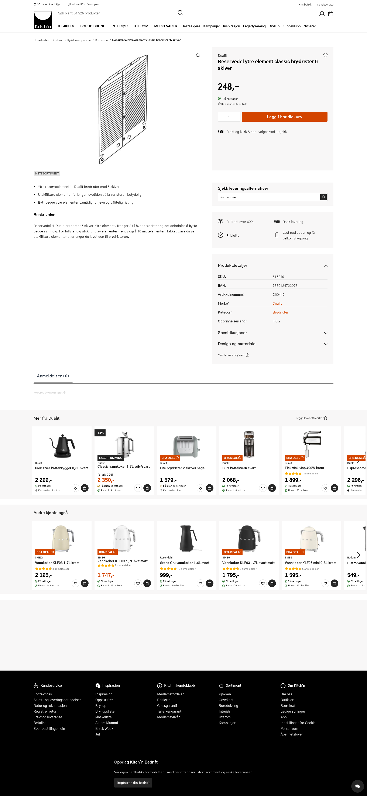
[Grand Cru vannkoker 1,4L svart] (186, 539)
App (284, 716)
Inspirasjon (231, 26)
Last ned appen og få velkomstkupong (299, 235)
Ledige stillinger (293, 711)
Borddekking (228, 705)
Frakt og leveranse (48, 716)
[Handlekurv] (330, 14)
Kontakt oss (43, 694)
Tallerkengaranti (169, 711)
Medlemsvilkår (168, 716)
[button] (325, 55)
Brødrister (101, 39)
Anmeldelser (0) (53, 376)
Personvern (289, 728)
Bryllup (274, 26)
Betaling (40, 722)
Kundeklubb (291, 26)
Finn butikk (304, 4)
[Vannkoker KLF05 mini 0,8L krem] (311, 539)
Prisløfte (232, 235)
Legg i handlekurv (284, 117)
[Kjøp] (85, 488)
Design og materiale (236, 343)
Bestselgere (191, 26)
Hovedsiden (41, 39)
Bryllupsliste (104, 711)
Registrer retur (45, 711)
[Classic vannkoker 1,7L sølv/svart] (124, 444)
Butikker (287, 699)
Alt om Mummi (106, 722)
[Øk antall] (236, 116)
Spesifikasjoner (232, 332)
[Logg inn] (322, 14)
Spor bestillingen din (49, 728)
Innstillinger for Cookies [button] (299, 722)
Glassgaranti (167, 705)
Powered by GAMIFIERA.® (50, 392)
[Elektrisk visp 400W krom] (311, 444)
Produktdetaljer (232, 265)
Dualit (222, 55)
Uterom (225, 716)
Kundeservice (325, 4)
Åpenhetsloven (292, 734)
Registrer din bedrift (133, 782)
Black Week (104, 728)
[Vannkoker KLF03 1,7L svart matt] (249, 539)
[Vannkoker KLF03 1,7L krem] (62, 539)
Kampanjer (211, 26)
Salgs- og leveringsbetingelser (57, 699)
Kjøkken (58, 39)
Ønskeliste (103, 716)
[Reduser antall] (222, 116)
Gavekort (226, 699)
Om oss (286, 694)
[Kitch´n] (43, 20)
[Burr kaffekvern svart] (249, 444)
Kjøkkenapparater (79, 39)
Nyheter (309, 26)
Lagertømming (254, 26)
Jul (97, 734)
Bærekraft (289, 705)
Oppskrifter (104, 699)
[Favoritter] (75, 488)
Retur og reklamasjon (50, 705)
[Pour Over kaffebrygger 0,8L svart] (62, 444)
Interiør (224, 711)
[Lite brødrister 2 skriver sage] (186, 444)
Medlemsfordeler (170, 694)
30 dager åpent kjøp (49, 4)
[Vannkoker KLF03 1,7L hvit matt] (124, 539)
